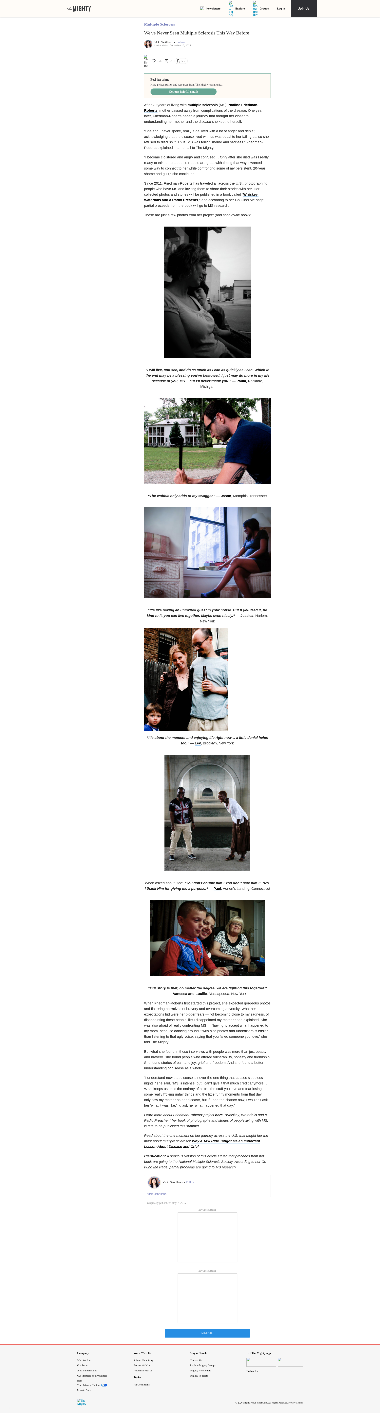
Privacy (291, 1402)
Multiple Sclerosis (159, 24)
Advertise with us (143, 1370)
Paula (241, 381)
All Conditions (142, 1384)
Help (79, 1380)
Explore (240, 8)
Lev (198, 743)
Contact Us (196, 1360)
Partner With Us (142, 1365)
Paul (217, 889)
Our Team (82, 1365)
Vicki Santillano (163, 42)
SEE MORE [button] (207, 1333)
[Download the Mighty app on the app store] (261, 1362)
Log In (281, 8)
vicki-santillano (156, 1194)
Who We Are (83, 1360)
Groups (264, 8)
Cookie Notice (85, 1389)
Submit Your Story (143, 1360)
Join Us (304, 8)
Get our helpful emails (183, 91)
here (219, 1115)
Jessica (246, 616)
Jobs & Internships (87, 1370)
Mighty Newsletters (200, 1370)
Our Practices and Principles (92, 1375)
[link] (79, 8)
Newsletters (213, 8)
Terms (300, 1402)
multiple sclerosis (203, 105)
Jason (226, 496)
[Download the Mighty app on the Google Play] (292, 1362)
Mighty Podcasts (199, 1375)
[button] (181, 42)
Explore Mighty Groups (203, 1365)
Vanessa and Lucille (190, 994)
